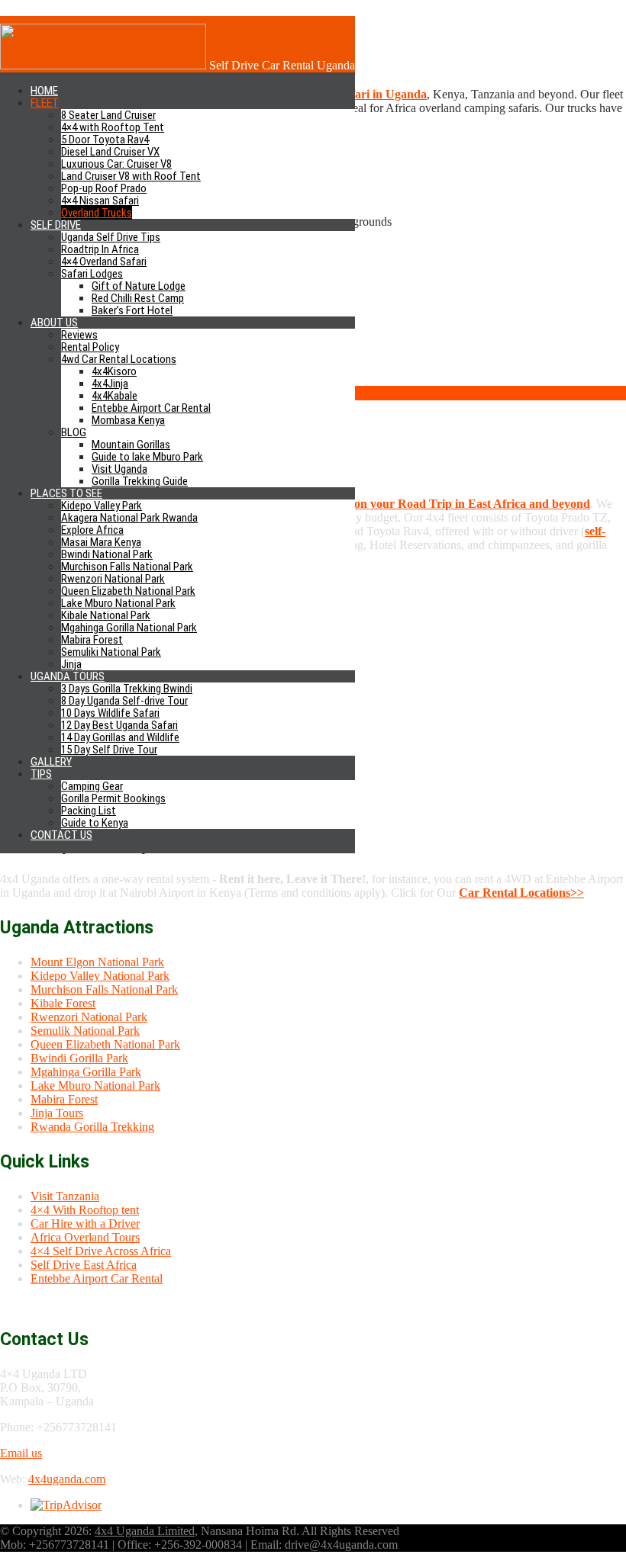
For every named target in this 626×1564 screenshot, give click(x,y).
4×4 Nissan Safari (100, 200)
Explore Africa (92, 530)
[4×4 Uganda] (103, 65)
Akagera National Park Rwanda (129, 518)
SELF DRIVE (56, 225)
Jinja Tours (57, 1112)
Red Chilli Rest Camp (138, 298)
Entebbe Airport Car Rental (151, 408)
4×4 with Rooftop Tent (112, 127)
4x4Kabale (114, 396)
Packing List (88, 810)
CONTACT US (61, 835)
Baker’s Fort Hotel (132, 310)
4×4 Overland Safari (104, 261)
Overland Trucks (96, 213)
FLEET (45, 103)
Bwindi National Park (107, 554)
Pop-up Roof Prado (104, 188)
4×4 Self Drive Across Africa (101, 1250)
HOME (44, 91)
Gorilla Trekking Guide (140, 481)
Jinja (71, 664)
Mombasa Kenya (128, 420)
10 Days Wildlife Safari (110, 713)
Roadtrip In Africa (100, 249)
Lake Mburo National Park (118, 603)
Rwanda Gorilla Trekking (92, 1126)
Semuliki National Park (111, 652)
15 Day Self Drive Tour (109, 749)
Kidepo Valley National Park (100, 975)
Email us (21, 1453)
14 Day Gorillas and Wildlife (120, 737)
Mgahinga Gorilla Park (86, 1071)
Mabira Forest (92, 640)
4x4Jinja (110, 383)
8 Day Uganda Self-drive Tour (124, 701)
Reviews (79, 335)
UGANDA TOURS (68, 676)
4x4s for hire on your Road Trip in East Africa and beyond (438, 503)
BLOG (73, 432)
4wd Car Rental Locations (118, 359)
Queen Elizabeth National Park (128, 591)
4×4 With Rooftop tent (85, 1209)
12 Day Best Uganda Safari (119, 725)
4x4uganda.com (66, 1478)
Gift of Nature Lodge (139, 286)
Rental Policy (90, 347)
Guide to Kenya (94, 823)
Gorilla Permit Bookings (113, 798)
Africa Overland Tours (85, 1237)
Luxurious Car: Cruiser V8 (116, 164)
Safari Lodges (92, 274)
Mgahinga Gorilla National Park (129, 627)
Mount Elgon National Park (97, 961)
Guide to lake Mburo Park (147, 457)
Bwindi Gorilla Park (79, 1058)
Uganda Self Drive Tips (110, 237)
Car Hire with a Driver (85, 1223)
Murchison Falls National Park (127, 566)
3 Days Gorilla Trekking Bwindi (126, 688)
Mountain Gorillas (131, 444)
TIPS (41, 774)
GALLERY (51, 762)
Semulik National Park (85, 1030)
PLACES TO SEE (66, 493)
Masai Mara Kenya (101, 542)
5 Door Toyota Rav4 (105, 139)
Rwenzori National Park (113, 579)
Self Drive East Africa (84, 1264)
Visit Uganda (119, 469)
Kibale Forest (63, 1003)
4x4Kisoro (114, 371)
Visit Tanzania (65, 1196)
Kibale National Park (105, 615)
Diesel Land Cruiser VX (110, 152)
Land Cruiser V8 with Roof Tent (131, 176)
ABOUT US (54, 322)
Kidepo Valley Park (101, 505)
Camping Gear (92, 786)
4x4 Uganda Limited (145, 1530)
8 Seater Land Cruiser (108, 115)
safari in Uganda (383, 94)
